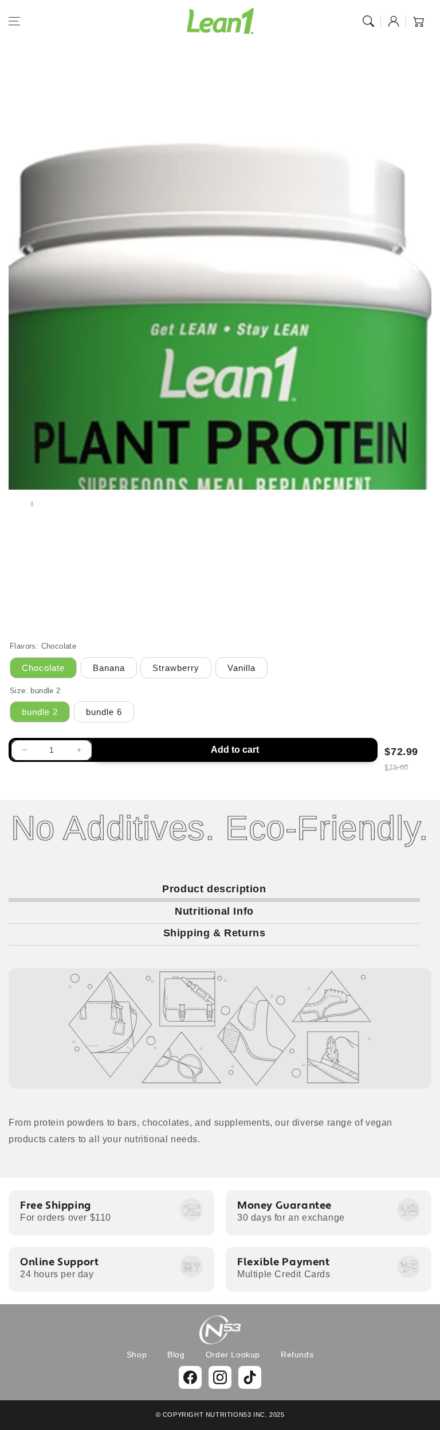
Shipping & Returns (214, 933)
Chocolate (43, 668)
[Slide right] (421, 507)
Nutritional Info (214, 911)
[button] (14, 21)
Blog (175, 1354)
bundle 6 (104, 712)
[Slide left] (18, 507)
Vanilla (241, 668)
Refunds (297, 1354)
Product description (214, 889)
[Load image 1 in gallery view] (32, 504)
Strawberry (175, 668)
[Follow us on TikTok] (249, 1377)
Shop (137, 1354)
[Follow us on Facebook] (190, 1377)
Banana (109, 668)
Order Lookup (233, 1354)
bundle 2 (40, 712)
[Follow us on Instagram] (220, 1377)
